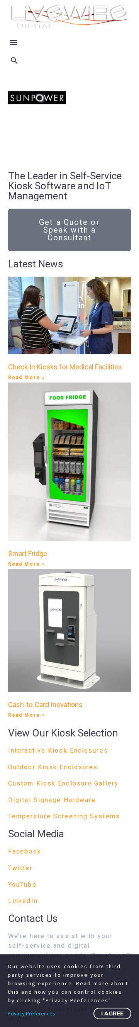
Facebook (24, 851)
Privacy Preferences (31, 1013)
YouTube (22, 884)
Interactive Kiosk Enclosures (58, 750)
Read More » (26, 377)
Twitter (20, 868)
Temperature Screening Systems (64, 816)
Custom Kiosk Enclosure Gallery (63, 783)
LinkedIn (23, 901)
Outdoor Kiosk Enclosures (53, 767)
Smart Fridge (27, 553)
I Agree (112, 1013)
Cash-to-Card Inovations (45, 705)
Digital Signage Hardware (52, 800)
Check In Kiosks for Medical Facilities (65, 367)
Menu (13, 42)
